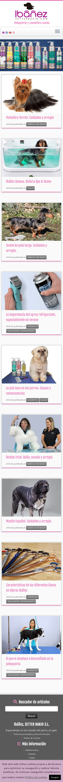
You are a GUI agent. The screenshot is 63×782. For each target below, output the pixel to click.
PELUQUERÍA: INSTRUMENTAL (21, 331)
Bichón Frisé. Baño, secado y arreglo (29, 457)
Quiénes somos (31, 750)
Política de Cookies (32, 738)
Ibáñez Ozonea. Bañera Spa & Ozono (28, 181)
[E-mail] (4, 32)
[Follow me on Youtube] (11, 32)
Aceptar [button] (55, 777)
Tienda (32, 757)
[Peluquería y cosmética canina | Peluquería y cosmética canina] (31, 11)
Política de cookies (36, 777)
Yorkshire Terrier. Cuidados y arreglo (30, 117)
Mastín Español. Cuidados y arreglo (28, 521)
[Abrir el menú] (57, 31)
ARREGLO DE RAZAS (36, 124)
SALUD (30, 188)
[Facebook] (7, 32)
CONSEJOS (32, 326)
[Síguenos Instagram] (14, 32)
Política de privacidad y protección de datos (32, 734)
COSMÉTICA (32, 400)
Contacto (32, 754)
